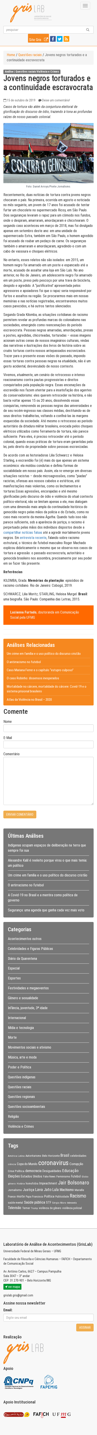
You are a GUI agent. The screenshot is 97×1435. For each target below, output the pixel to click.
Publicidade (62, 1196)
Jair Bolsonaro (73, 1182)
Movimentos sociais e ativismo (29, 1047)
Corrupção (76, 1164)
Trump (34, 1208)
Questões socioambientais (26, 1106)
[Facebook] (52, 39)
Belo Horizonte (51, 1155)
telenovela (72, 1202)
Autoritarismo (33, 1155)
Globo (85, 1176)
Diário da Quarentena (22, 958)
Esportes (14, 978)
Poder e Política (19, 1067)
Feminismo (63, 1176)
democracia (33, 1171)
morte (21, 1196)
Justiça (28, 1189)
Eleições (14, 1176)
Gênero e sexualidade (23, 998)
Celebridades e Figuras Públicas (30, 949)
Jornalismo (15, 1190)
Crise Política (16, 1171)
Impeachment (48, 1183)
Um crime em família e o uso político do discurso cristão (44, 654)
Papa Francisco (34, 1196)
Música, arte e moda (22, 1057)
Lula (55, 1189)
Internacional (17, 1018)
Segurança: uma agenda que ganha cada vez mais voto (46, 910)
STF (48, 1202)
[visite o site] (18, 1382)
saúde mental (15, 1202)
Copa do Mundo (27, 1164)
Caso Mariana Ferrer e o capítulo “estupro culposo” (40, 670)
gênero (12, 1183)
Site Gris (35, 40)
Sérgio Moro (59, 1202)
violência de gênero (50, 1208)
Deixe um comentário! (56, 100)
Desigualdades (51, 1171)
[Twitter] (59, 39)
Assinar (85, 1327)
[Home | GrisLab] (31, 13)
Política (49, 1196)
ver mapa (13, 1287)
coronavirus (53, 1163)
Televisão (14, 1208)
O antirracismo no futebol (24, 662)
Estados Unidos (31, 1176)
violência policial (72, 1208)
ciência (12, 1164)
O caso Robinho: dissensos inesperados (33, 678)
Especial (14, 968)
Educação (70, 1170)
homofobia (32, 1183)
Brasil (64, 1155)
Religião (13, 1116)
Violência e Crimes (48, 71)
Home (11, 55)
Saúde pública (34, 1202)
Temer (26, 1208)
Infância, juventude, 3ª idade (28, 1008)
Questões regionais (21, 1097)
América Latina (16, 1155)
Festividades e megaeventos (28, 988)
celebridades (78, 1155)
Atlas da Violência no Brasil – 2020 (29, 700)
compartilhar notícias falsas (22, 532)
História (21, 1183)
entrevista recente (33, 538)
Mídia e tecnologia (21, 1028)
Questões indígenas (21, 1077)
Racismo (78, 1196)
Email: (7, 1310)
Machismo (67, 1190)
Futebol (76, 1176)
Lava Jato (43, 1189)
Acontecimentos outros (25, 939)
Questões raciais (30, 55)
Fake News (49, 1176)
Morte (12, 1037)
